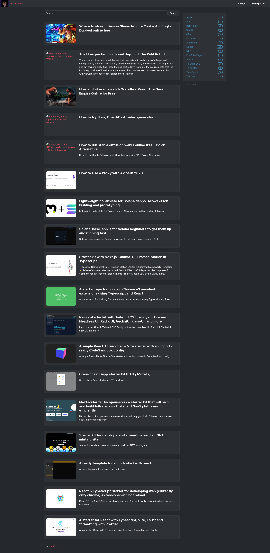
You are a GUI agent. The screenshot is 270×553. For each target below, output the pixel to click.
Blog (203, 21)
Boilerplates (258, 3)
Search (173, 13)
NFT (203, 51)
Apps (203, 17)
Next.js (241, 3)
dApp (203, 34)
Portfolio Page (203, 55)
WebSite (203, 76)
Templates (203, 68)
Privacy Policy (192, 84)
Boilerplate (203, 25)
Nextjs (203, 46)
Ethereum (203, 42)
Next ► (54, 546)
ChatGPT (203, 30)
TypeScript (203, 72)
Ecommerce (203, 38)
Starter (203, 59)
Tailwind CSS (203, 63)
